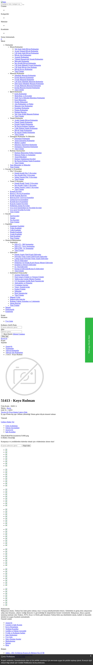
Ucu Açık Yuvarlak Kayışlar (20, 210)
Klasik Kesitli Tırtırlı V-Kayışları (26, 183)
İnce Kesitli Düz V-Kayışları (25, 175)
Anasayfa (8, 346)
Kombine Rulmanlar (22, 108)
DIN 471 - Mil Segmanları (24, 244)
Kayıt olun (26, 445)
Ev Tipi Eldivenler (21, 267)
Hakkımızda (9, 309)
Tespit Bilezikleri (21, 157)
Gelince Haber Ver (7, 422)
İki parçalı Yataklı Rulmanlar (25, 132)
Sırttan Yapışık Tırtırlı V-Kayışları (27, 187)
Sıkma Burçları (15, 303)
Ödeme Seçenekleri (12, 428)
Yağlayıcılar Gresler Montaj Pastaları (28, 279)
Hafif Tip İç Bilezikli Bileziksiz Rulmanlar (30, 98)
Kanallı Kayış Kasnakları (19, 202)
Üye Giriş (8, 637)
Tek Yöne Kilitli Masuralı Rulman (27, 114)
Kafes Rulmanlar (21, 94)
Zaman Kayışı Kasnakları (19, 200)
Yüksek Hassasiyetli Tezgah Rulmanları (29, 59)
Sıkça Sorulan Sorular (13, 639)
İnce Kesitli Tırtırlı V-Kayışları (25, 185)
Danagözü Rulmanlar (22, 138)
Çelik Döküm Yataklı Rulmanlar (26, 128)
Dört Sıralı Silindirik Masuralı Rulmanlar (29, 84)
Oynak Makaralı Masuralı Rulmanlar (28, 86)
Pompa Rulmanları (21, 110)
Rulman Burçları (20, 112)
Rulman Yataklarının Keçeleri (25, 159)
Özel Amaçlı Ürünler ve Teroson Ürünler (29, 277)
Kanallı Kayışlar (16, 191)
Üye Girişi (9, 321)
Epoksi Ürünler (20, 289)
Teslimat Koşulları (11, 629)
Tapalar (12, 218)
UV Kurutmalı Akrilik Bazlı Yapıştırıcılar (29, 281)
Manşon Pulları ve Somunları (25, 155)
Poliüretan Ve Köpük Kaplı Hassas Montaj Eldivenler (34, 263)
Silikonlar (18, 291)
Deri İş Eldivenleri (21, 261)
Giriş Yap (5, 336)
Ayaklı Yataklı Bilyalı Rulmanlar (26, 120)
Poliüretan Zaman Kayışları (20, 206)
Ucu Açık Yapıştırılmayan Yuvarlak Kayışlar (26, 208)
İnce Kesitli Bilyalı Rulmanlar (25, 63)
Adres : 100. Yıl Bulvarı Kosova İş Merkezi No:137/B (24, 653)
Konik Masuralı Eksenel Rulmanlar (27, 88)
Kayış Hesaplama (11, 627)
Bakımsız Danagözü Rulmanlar (26, 145)
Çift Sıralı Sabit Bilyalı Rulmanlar (27, 53)
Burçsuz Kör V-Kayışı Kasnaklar (22, 197)
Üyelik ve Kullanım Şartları (15, 633)
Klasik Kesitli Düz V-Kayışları (26, 173)
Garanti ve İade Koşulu (13, 625)
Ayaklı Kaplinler (16, 234)
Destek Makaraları (21, 102)
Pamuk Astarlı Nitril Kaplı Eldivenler (28, 254)
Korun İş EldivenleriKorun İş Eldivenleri (29, 269)
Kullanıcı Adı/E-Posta (9, 325)
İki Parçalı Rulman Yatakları (25, 126)
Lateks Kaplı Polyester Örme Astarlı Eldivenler (31, 259)
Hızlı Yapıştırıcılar (21, 293)
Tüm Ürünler (19, 71)
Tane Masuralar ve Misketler (20, 165)
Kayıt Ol (4, 338)
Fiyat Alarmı (13, 412)
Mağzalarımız (10, 641)
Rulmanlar (10, 348)
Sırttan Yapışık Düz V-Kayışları (26, 177)
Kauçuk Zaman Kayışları (19, 204)
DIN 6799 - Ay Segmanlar (24, 248)
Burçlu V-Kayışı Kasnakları (20, 193)
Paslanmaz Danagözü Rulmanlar (26, 147)
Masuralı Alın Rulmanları (24, 106)
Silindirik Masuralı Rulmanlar (25, 75)
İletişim (8, 307)
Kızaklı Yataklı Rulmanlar (24, 124)
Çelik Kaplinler (15, 230)
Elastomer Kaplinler (17, 226)
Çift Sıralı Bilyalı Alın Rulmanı (26, 67)
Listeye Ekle (22, 412)
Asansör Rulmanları (22, 57)
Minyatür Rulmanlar (22, 61)
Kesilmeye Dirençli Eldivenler (25, 265)
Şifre (2, 329)
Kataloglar (9, 311)
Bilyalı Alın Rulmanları (23, 55)
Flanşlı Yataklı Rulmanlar (24, 122)
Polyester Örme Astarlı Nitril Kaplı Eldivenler (31, 256)
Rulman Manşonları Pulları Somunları (28, 153)
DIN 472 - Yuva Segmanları (25, 246)
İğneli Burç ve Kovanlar (23, 96)
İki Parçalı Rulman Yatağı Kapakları (27, 161)
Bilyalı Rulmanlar (12, 350)
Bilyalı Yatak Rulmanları (23, 130)
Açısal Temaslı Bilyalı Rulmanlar (26, 51)
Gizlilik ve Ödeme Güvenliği (15, 631)
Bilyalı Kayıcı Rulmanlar (23, 69)
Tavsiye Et (5, 412)
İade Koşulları (10, 432)
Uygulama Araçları (21, 285)
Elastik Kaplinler (16, 232)
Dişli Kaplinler (15, 236)
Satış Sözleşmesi (11, 635)
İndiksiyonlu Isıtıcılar (17, 299)
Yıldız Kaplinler (16, 228)
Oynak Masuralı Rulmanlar (24, 79)
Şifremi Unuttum (19, 334)
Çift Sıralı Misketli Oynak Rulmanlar (28, 65)
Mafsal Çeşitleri (20, 143)
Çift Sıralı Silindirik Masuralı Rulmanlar (29, 82)
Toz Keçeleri (14, 220)
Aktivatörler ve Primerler (23, 283)
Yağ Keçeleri (14, 216)
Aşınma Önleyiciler (21, 275)
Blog (7, 645)
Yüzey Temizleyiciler (22, 287)
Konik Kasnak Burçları (18, 195)
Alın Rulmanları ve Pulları (24, 104)
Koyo (9, 408)
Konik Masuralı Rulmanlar (24, 77)
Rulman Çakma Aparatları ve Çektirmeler (25, 301)
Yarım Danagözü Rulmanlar (25, 141)
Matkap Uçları (15, 297)
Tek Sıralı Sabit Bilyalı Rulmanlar (27, 49)
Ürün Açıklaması (11, 426)
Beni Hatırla (8, 334)
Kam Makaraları (20, 100)
